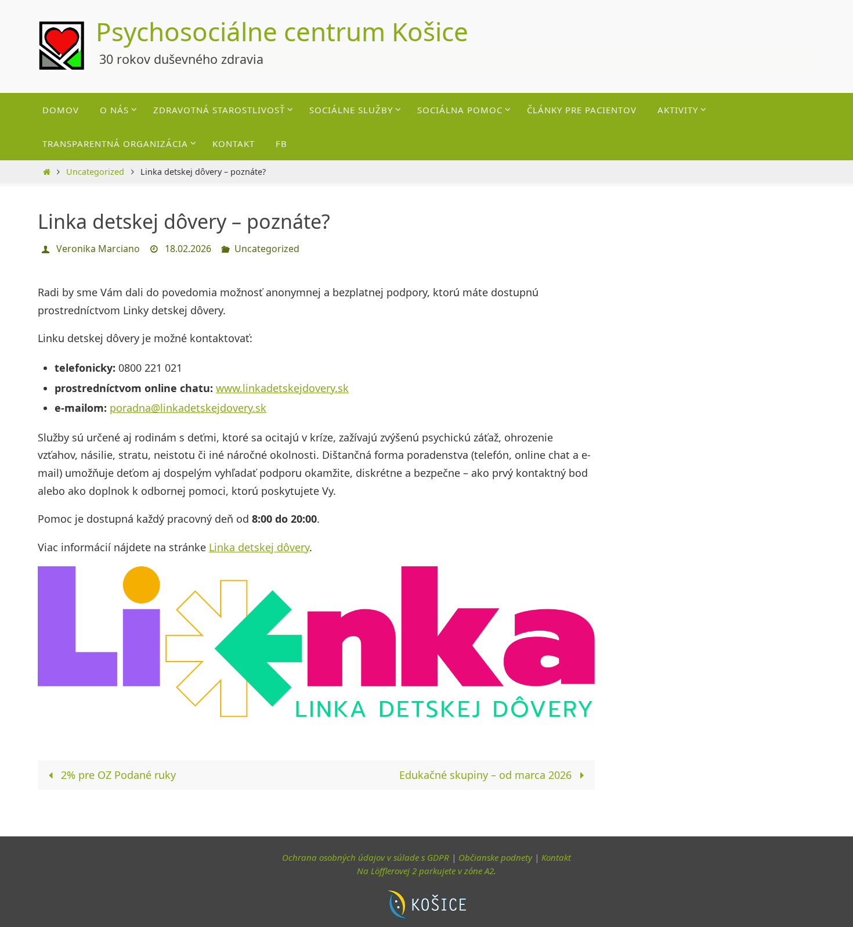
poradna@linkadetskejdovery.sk (188, 408)
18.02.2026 (188, 248)
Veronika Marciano (98, 248)
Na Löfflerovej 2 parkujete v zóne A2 (425, 870)
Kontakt (556, 857)
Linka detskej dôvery (259, 547)
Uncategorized (95, 171)
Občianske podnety (495, 857)
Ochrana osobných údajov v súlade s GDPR (365, 857)
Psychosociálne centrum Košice (282, 31)
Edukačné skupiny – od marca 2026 (486, 775)
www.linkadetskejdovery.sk (282, 388)
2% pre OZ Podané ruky (117, 775)
